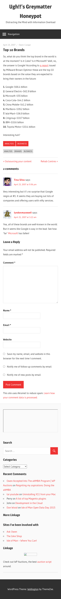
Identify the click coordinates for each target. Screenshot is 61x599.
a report (44, 65)
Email (7, 325)
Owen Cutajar (25, 44)
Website (7, 339)
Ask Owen (12, 531)
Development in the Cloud (28, 503)
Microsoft (13, 233)
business (22, 143)
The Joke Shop (14, 536)
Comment (9, 262)
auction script (44, 561)
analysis (9, 143)
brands (18, 151)
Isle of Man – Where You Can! (22, 540)
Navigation (14, 34)
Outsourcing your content (18, 161)
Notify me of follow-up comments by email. (29, 366)
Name (7, 310)
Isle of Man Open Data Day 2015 (38, 507)
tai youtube (13, 494)
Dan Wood (12, 507)
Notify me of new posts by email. (24, 374)
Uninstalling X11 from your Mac (39, 494)
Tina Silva (19, 179)
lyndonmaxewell (23, 212)
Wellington (32, 589)
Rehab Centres (48, 161)
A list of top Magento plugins (31, 498)
